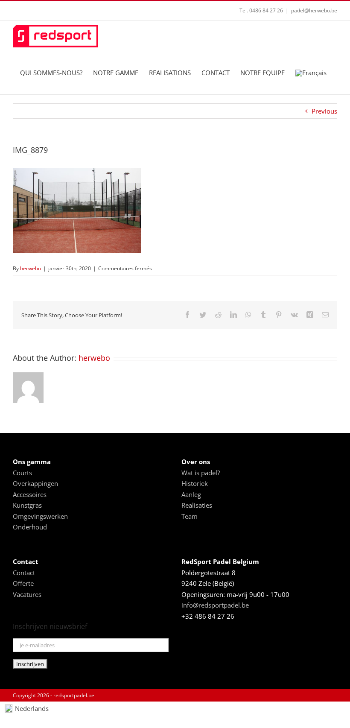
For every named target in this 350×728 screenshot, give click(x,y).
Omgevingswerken (40, 516)
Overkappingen (35, 483)
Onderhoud (30, 527)
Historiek (194, 483)
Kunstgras (27, 505)
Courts (22, 472)
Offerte (23, 583)
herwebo (30, 268)
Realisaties (196, 505)
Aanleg (191, 494)
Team (189, 516)
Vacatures (27, 594)
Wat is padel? (200, 472)
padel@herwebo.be (314, 10)
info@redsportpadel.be (215, 605)
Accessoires (30, 494)
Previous (324, 111)
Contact (24, 572)
